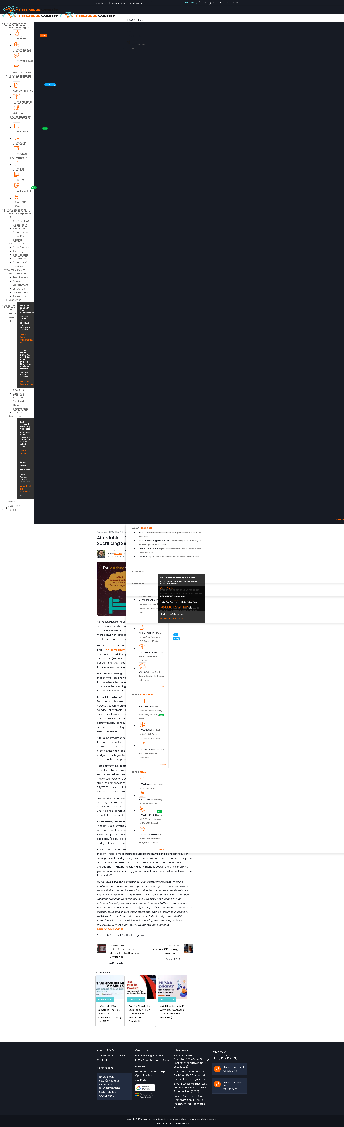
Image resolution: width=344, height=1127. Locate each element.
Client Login (189, 2)
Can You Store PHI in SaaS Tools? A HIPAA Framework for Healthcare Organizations (139, 1014)
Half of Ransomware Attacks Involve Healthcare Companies (125, 953)
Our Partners (142, 1080)
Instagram (137, 935)
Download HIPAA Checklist (174, 606)
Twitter (126, 935)
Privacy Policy (182, 1123)
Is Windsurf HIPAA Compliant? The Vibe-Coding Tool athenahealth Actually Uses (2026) (109, 1014)
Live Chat (205, 3)
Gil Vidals (118, 554)
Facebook (115, 935)
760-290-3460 (230, 1071)
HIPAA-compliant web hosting (120, 649)
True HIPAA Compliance (111, 1055)
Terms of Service (163, 1123)
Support (230, 3)
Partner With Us (219, 3)
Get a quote (241, 3)
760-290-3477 (230, 1089)
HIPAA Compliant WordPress (152, 1060)
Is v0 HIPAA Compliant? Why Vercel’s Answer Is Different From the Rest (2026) (190, 1087)
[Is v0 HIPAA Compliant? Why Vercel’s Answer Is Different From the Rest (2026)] (172, 987)
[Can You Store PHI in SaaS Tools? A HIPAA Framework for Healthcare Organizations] (141, 987)
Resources (102, 532)
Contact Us (104, 1060)
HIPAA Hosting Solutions (149, 1055)
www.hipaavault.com (110, 929)
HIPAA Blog (114, 532)
